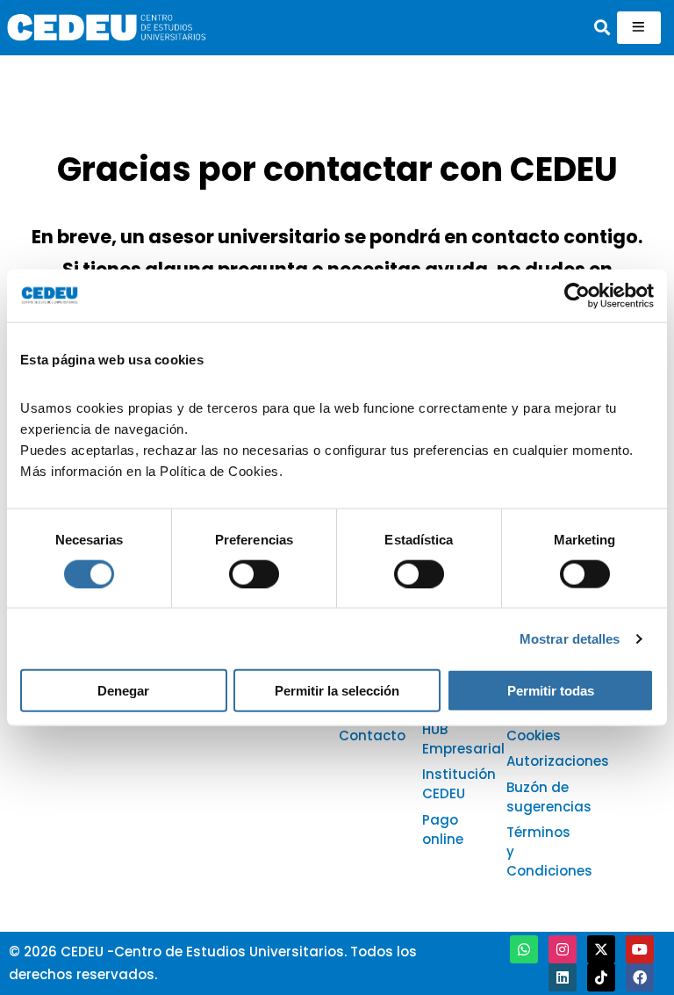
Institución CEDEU (459, 784)
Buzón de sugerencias (549, 797)
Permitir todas (550, 690)
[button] (602, 27)
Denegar (123, 690)
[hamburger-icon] (639, 27)
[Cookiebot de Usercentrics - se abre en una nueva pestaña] (577, 295)
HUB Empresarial (463, 739)
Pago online (442, 829)
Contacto (372, 735)
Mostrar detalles (570, 638)
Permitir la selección (337, 690)
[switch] (254, 573)
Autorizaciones (557, 761)
